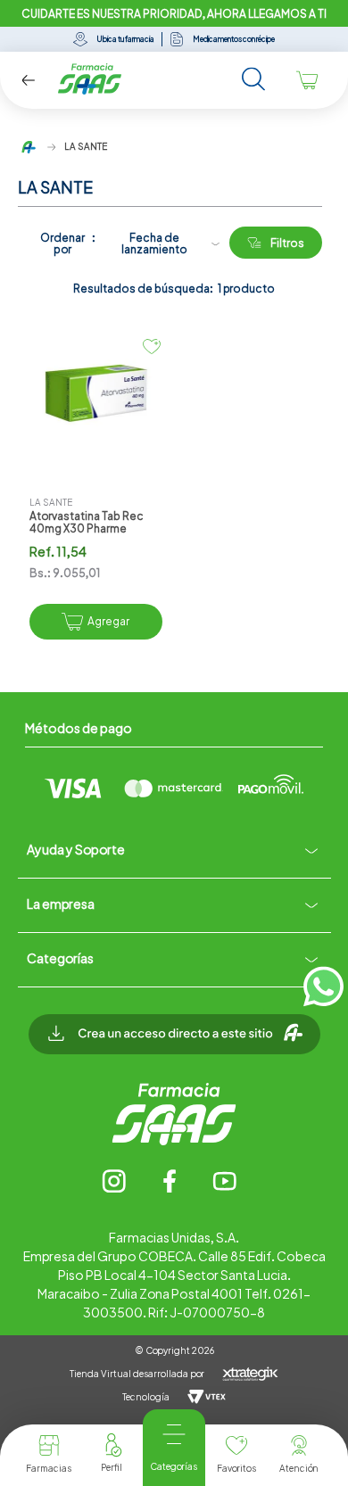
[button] (174, 1043)
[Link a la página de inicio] (28, 147)
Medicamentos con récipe (234, 39)
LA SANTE (85, 146)
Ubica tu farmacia (125, 39)
